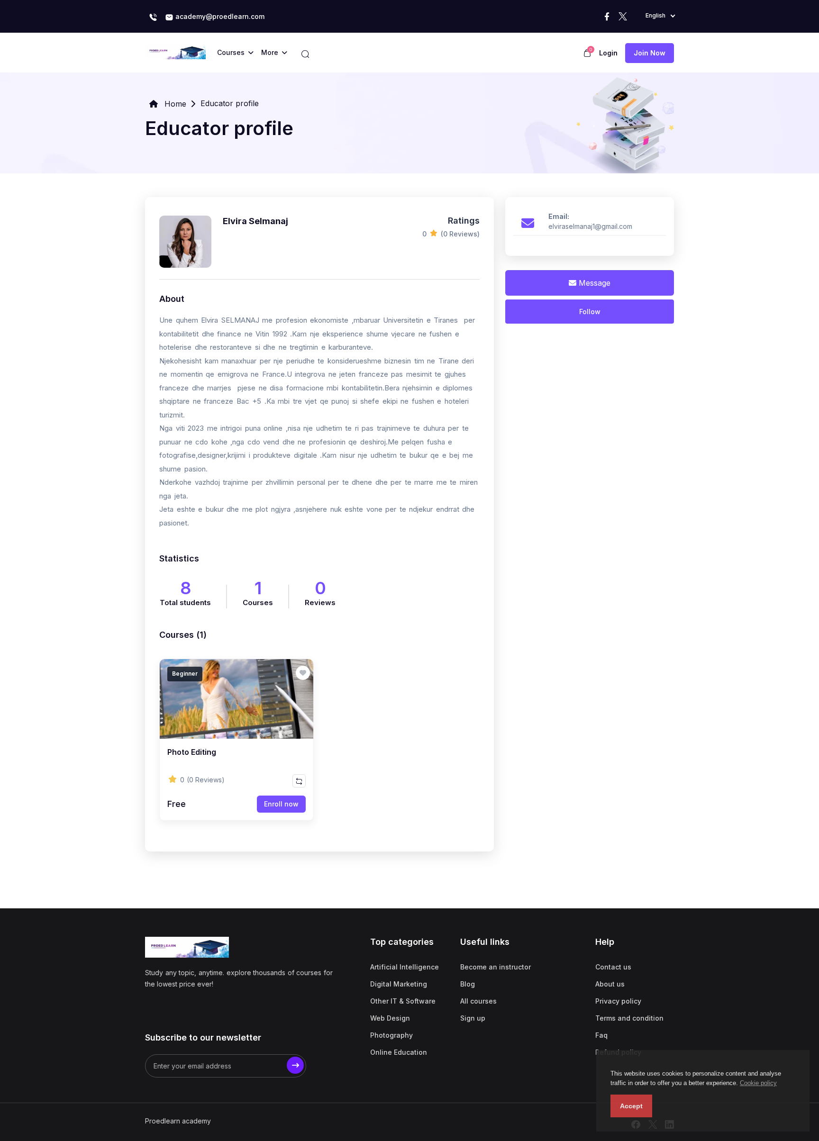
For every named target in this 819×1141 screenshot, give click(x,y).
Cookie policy (758, 1083)
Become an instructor (495, 967)
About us (610, 984)
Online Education (398, 1052)
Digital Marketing (398, 984)
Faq (601, 1035)
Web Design (390, 1018)
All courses (478, 1001)
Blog (467, 984)
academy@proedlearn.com (218, 16)
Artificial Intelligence (404, 967)
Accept (631, 1106)
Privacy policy (618, 1001)
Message (593, 283)
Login (608, 53)
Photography (391, 1035)
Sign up (472, 1018)
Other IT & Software (403, 1001)
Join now (649, 53)
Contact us (613, 967)
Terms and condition (629, 1018)
